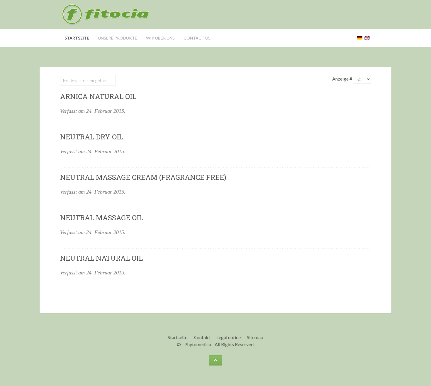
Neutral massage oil (101, 217)
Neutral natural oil (101, 258)
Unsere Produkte (117, 37)
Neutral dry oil (91, 136)
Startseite (77, 37)
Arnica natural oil (98, 96)
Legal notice (228, 337)
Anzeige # (342, 78)
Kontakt (202, 337)
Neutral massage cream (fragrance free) (143, 177)
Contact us (197, 37)
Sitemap (255, 337)
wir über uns (160, 37)
